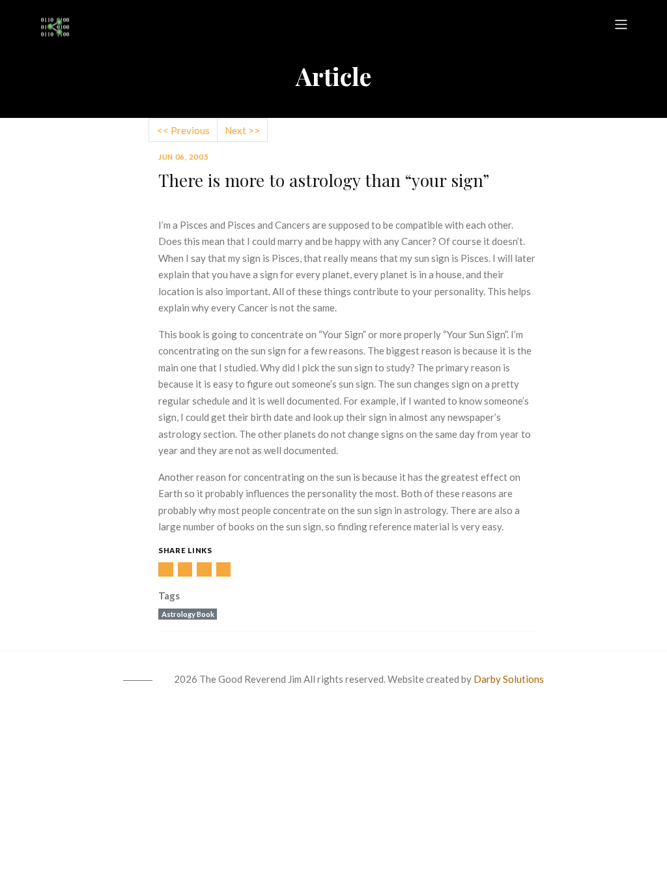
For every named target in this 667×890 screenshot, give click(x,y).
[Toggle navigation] (621, 24)
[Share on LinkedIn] (165, 569)
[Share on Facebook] (185, 569)
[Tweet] (204, 569)
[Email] (223, 569)
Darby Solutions (509, 679)
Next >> (242, 130)
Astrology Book (188, 614)
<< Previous (183, 130)
